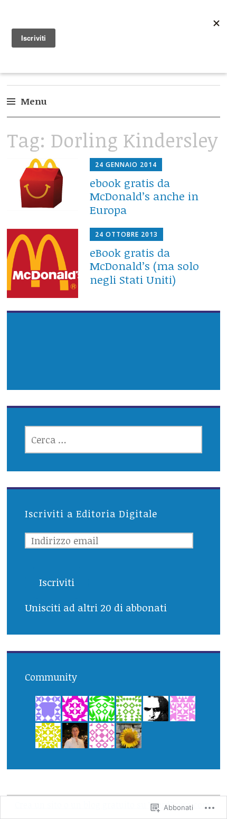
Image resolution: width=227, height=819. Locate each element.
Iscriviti (56, 582)
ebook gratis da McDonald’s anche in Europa (144, 196)
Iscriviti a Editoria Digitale (91, 513)
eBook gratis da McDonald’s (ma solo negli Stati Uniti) (144, 265)
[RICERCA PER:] (114, 439)
